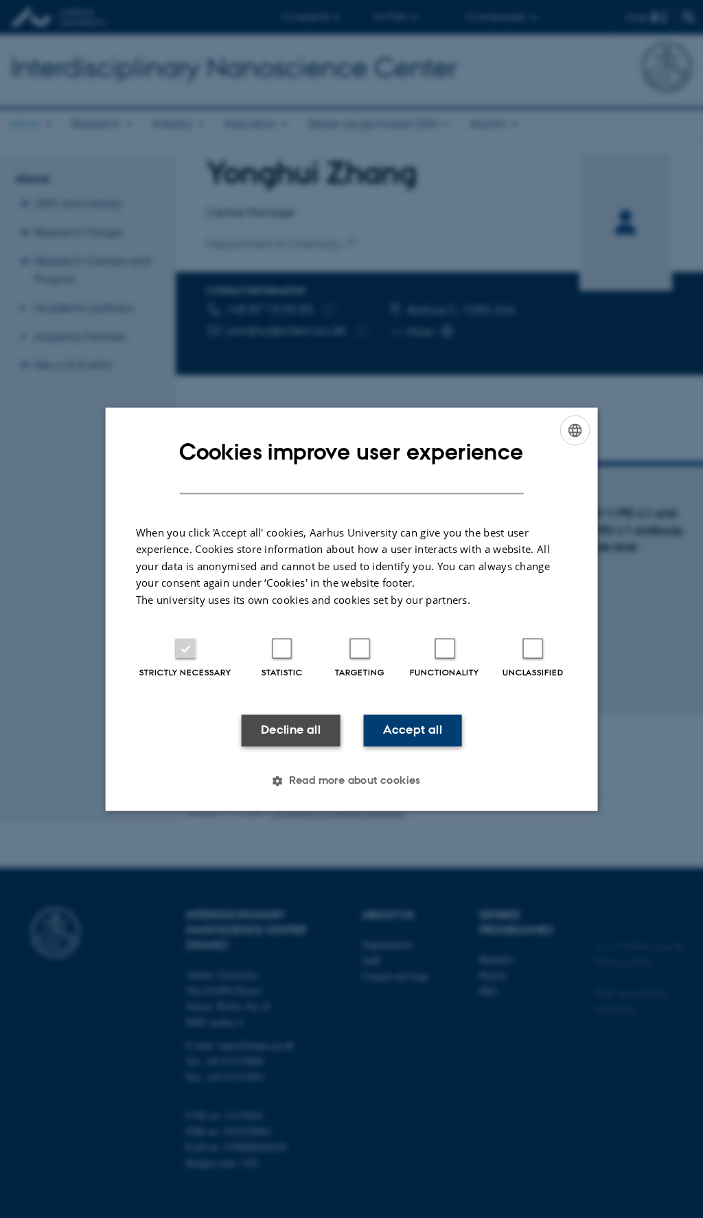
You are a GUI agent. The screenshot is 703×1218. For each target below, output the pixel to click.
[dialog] (352, 609)
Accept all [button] (412, 730)
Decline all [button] (291, 730)
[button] (351, 780)
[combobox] (574, 430)
